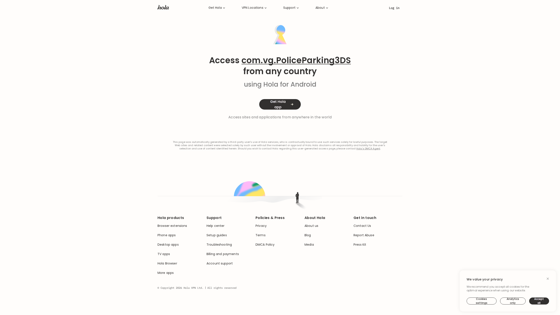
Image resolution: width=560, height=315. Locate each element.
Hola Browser (167, 263)
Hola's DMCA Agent (368, 148)
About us (311, 226)
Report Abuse (364, 235)
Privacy (261, 226)
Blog (307, 235)
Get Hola (215, 8)
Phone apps (167, 235)
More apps (166, 273)
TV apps (164, 254)
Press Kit (360, 245)
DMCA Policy (265, 245)
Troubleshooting (219, 245)
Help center (215, 226)
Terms (261, 235)
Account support (219, 263)
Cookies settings (481, 301)
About (320, 8)
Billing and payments (222, 254)
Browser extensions (172, 226)
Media (309, 245)
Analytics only (513, 301)
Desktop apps (168, 245)
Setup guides (216, 235)
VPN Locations (252, 8)
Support (289, 8)
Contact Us (362, 226)
